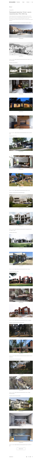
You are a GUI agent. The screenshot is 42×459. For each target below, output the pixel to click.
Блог (10, 7)
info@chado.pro (11, 456)
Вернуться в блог (21, 448)
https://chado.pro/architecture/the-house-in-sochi (22, 190)
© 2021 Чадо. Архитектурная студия (17, 456)
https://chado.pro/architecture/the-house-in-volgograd (23, 320)
